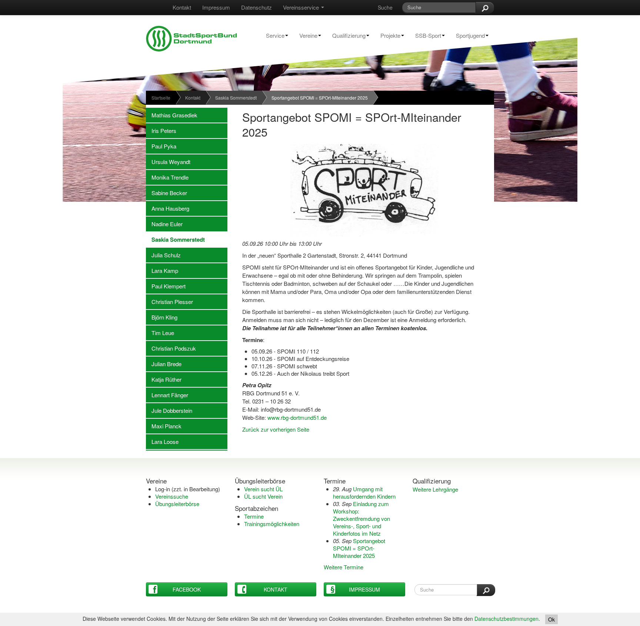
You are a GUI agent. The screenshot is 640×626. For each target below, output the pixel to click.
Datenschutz (256, 7)
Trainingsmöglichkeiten (271, 524)
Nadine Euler (164, 224)
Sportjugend (467, 35)
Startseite (160, 97)
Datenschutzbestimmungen (506, 618)
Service (272, 35)
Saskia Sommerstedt (236, 97)
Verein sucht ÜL (263, 489)
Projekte (387, 35)
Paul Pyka (161, 146)
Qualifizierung (346, 35)
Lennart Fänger (167, 395)
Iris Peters (161, 130)
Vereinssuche (171, 496)
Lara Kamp (162, 270)
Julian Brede (163, 364)
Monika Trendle (167, 177)
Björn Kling (161, 317)
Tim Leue (160, 333)
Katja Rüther (163, 379)
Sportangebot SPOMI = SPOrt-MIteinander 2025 (359, 548)
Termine (254, 516)
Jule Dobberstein (169, 410)
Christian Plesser (169, 301)
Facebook (187, 589)
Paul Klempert (166, 286)
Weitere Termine (343, 567)
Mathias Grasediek (171, 115)
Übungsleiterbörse (177, 504)
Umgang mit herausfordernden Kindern (364, 492)
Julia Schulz (163, 255)
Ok (551, 619)
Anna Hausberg (167, 208)
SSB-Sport (425, 35)
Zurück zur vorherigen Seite (275, 429)
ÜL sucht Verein (263, 496)
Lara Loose (162, 441)
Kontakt (182, 7)
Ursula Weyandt (168, 161)
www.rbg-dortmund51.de (297, 417)
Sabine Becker (166, 193)
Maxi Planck (163, 426)
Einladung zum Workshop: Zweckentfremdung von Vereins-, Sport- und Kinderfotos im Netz (361, 518)
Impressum (216, 7)
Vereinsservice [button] (301, 7)
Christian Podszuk (171, 348)
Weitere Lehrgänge (435, 489)
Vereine (305, 35)
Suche (385, 7)
